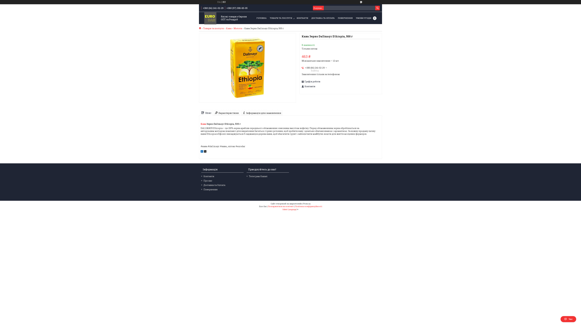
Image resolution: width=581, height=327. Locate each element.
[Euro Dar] (210, 18)
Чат (571, 319)
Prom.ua (306, 203)
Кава (228, 28)
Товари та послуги (281, 18)
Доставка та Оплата (323, 18)
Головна (261, 18)
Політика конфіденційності (308, 206)
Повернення (345, 18)
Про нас (208, 180)
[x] (205, 151)
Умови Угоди (363, 18)
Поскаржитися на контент (281, 206)
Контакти (302, 18)
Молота (238, 28)
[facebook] (202, 151)
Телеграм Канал (258, 176)
